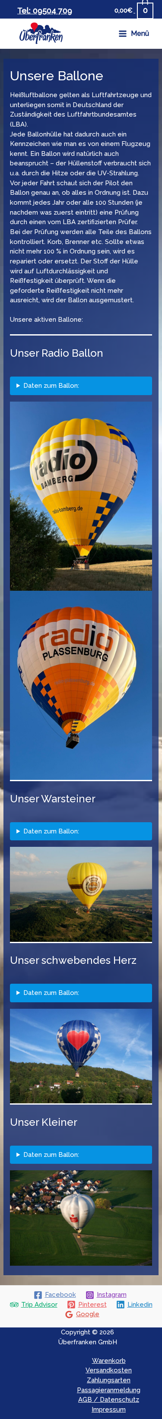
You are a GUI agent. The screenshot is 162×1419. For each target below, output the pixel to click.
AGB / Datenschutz (108, 1399)
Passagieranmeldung (108, 1390)
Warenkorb (109, 1361)
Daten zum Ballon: (51, 386)
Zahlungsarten (108, 1380)
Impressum (109, 1409)
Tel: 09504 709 (44, 10)
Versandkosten (109, 1370)
